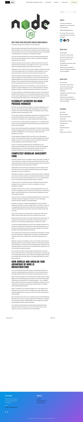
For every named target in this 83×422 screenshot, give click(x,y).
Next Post (53, 318)
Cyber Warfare (63, 118)
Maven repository (17, 112)
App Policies (62, 112)
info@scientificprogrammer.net (66, 30)
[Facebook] (5, 411)
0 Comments (14, 44)
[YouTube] (7, 411)
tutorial (41, 305)
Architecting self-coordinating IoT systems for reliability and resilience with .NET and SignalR (67, 69)
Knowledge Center (64, 123)
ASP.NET (39, 58)
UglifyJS (29, 256)
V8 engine (45, 52)
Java (35, 58)
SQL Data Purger (63, 52)
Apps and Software (64, 114)
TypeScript (14, 203)
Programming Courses (64, 127)
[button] (74, 2)
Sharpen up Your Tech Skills (24, 44)
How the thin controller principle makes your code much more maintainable (66, 59)
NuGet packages (29, 110)
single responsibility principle (30, 179)
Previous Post (9, 318)
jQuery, (14, 146)
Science (61, 129)
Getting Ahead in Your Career (66, 121)
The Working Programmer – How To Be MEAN (37, 280)
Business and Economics (65, 116)
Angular (15, 274)
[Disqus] (30, 336)
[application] (42, 2)
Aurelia (20, 274)
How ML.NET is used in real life (66, 55)
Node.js (13, 48)
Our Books (62, 125)
